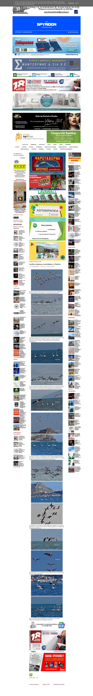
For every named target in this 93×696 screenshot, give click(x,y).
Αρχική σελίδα (46, 684)
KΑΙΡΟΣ (60, 144)
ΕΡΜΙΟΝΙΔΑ (41, 149)
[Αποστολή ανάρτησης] (37, 677)
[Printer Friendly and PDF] (30, 675)
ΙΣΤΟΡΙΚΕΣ (48, 149)
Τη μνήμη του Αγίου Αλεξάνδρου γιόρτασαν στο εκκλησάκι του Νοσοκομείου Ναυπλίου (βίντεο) (18, 257)
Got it (77, 3)
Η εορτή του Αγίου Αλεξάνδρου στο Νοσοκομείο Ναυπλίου (22, 263)
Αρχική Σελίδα (25, 144)
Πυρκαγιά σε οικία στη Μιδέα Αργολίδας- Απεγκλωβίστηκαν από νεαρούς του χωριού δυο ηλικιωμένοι (19, 283)
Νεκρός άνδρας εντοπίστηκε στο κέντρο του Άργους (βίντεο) (22, 269)
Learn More (71, 3)
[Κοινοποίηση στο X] (32, 677)
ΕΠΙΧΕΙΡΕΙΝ (33, 149)
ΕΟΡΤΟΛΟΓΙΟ (42, 144)
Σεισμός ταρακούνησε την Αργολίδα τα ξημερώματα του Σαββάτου (22, 244)
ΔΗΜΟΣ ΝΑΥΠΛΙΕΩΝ (25, 149)
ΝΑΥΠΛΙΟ (55, 149)
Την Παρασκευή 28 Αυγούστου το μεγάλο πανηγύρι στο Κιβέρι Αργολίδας (22, 232)
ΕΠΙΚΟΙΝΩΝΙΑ (68, 144)
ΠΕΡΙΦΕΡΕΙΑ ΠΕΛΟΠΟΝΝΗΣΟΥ (66, 149)
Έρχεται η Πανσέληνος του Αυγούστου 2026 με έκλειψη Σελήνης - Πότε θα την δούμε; (22, 276)
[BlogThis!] (31, 677)
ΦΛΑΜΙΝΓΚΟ (53, 266)
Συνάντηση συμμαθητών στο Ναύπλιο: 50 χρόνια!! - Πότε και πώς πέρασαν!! (22, 250)
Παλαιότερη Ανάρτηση (58, 684)
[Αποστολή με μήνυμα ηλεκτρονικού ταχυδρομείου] (29, 677)
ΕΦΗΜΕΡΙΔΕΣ (33, 144)
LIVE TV (49, 144)
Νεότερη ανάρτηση (34, 684)
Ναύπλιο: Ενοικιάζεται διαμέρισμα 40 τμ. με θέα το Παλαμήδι (22, 238)
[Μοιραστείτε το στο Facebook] (34, 677)
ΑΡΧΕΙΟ (55, 144)
